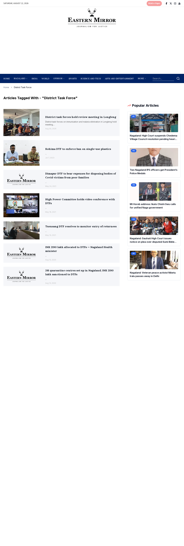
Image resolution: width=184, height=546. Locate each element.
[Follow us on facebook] (166, 3)
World (45, 78)
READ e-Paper (154, 3)
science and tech (91, 78)
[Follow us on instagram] (175, 3)
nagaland (19, 78)
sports (73, 78)
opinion (57, 78)
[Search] (178, 78)
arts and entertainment (119, 78)
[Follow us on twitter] (171, 3)
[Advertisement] (92, 51)
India (35, 78)
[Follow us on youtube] (179, 3)
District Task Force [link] (22, 87)
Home (6, 78)
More (141, 78)
